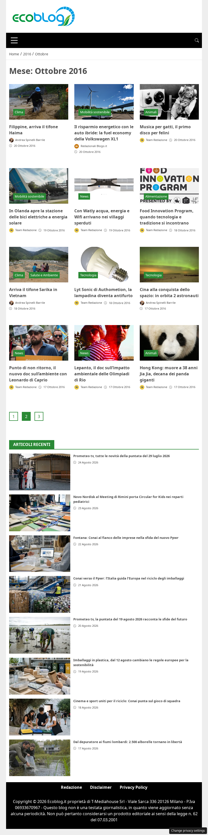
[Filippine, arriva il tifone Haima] (38, 102)
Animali (151, 112)
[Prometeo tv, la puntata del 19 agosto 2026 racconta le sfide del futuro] (39, 635)
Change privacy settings (188, 830)
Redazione (71, 787)
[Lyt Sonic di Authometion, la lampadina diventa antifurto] (103, 264)
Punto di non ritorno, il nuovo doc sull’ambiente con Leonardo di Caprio (38, 374)
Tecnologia (88, 275)
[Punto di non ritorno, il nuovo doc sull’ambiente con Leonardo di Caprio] (38, 343)
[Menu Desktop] (14, 40)
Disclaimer (101, 787)
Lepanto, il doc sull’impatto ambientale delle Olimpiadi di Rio (102, 374)
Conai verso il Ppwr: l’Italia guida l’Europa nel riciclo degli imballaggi (128, 578)
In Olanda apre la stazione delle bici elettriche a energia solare (38, 217)
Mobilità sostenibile (95, 112)
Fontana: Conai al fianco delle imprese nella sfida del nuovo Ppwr (126, 537)
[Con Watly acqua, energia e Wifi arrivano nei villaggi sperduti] (103, 186)
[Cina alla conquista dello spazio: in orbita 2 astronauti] (169, 264)
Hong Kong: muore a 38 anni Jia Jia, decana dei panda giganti (169, 374)
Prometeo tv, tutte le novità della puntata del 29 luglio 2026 (121, 456)
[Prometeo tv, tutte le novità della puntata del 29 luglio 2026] (39, 472)
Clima (19, 112)
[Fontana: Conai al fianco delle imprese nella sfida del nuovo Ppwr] (39, 553)
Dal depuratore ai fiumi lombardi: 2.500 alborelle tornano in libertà (127, 742)
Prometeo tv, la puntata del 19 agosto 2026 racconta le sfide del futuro (130, 619)
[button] (197, 40)
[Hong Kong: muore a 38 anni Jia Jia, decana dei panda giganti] (169, 343)
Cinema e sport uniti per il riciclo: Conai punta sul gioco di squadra (126, 701)
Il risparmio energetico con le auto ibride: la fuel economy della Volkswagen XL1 (103, 133)
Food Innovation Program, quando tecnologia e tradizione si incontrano (167, 217)
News (84, 196)
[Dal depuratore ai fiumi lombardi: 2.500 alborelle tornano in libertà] (39, 758)
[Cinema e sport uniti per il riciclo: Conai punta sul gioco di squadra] (39, 717)
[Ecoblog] (43, 16)
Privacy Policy (133, 787)
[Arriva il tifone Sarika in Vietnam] (38, 264)
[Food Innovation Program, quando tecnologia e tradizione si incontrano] (169, 186)
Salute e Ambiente (44, 275)
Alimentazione (156, 196)
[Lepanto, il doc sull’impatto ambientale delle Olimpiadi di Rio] (103, 343)
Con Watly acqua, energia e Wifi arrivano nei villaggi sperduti (101, 217)
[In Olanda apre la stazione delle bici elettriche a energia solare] (38, 186)
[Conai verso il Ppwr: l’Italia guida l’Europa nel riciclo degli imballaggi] (39, 594)
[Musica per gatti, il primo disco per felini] (169, 102)
